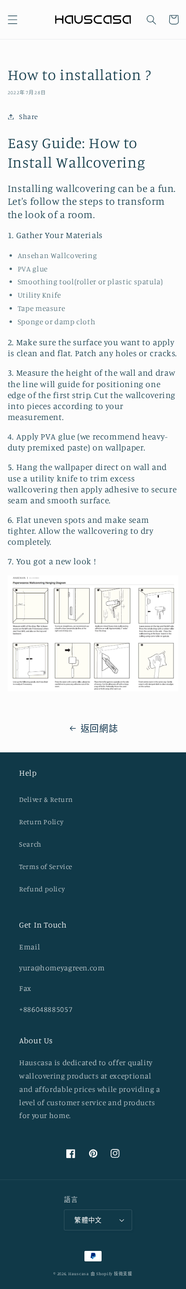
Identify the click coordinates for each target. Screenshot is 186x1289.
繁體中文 (88, 1220)
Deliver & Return (46, 799)
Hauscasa (78, 1273)
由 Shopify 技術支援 (112, 1273)
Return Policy (41, 822)
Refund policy (42, 889)
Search (30, 844)
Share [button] (28, 116)
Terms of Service (45, 866)
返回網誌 (99, 728)
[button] (12, 19)
